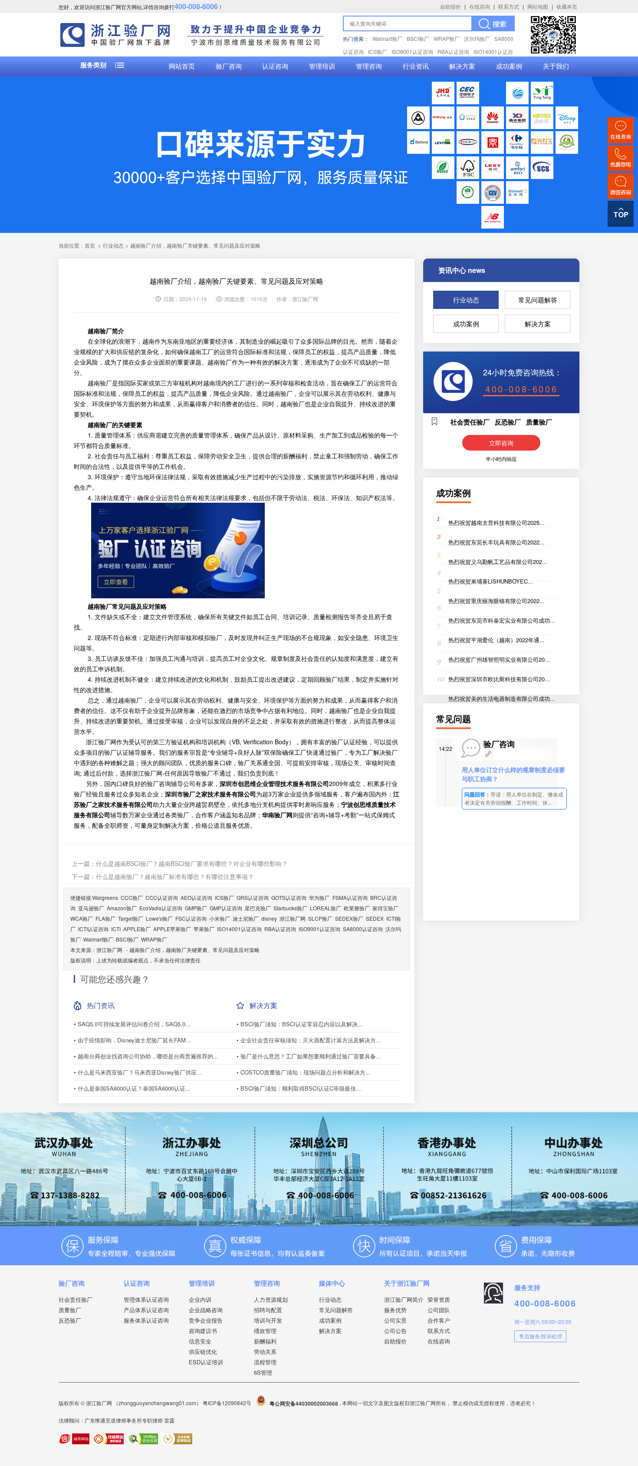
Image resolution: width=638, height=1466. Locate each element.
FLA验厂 (105, 918)
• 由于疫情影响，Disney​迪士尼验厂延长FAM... (132, 1040)
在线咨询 (479, 6)
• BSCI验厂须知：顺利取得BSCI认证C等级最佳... (299, 1088)
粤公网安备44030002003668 (304, 1403)
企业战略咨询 (206, 1310)
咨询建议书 (203, 1331)
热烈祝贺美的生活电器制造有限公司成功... (501, 698)
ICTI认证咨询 (93, 928)
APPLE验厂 (137, 928)
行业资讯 (416, 66)
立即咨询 (501, 442)
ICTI (116, 928)
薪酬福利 (265, 1341)
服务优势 (395, 1310)
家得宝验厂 (385, 908)
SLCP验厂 (320, 918)
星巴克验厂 (258, 908)
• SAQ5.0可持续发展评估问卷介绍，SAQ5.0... (132, 1024)
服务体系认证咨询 (146, 1320)
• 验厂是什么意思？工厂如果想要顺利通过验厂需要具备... (309, 1056)
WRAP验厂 (447, 38)
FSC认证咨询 (191, 918)
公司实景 (395, 1320)
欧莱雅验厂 (357, 908)
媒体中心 (332, 1283)
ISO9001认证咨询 (412, 51)
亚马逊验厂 (91, 908)
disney (269, 918)
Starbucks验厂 (290, 908)
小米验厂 (219, 918)
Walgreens (105, 897)
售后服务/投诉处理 (540, 1336)
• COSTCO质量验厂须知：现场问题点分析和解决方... (304, 1072)
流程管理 (265, 1362)
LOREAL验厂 (325, 908)
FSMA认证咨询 (350, 897)
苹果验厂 (204, 928)
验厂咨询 (229, 66)
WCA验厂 (81, 918)
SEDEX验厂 (349, 918)
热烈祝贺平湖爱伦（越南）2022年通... (496, 640)
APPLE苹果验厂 (172, 928)
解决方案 (462, 66)
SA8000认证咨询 (363, 928)
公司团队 (439, 1310)
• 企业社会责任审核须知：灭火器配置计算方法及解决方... (309, 1040)
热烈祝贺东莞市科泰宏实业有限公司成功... (501, 620)
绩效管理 (265, 1331)
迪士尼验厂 (246, 918)
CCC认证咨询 (161, 897)
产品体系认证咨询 (146, 1310)
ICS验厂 (377, 51)
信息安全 (200, 1341)
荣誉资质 (439, 1299)
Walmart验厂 (387, 38)
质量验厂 (70, 1310)
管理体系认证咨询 (146, 1299)
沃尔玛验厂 (477, 38)
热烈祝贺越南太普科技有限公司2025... (496, 522)
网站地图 (537, 6)
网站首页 (182, 66)
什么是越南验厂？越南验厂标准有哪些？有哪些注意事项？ (175, 876)
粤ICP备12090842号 (228, 1403)
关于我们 (556, 66)
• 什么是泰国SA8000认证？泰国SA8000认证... (132, 1088)
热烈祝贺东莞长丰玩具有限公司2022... (496, 542)
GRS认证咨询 (253, 897)
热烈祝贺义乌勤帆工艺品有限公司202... (497, 561)
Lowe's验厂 (159, 918)
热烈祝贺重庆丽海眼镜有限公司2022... (496, 601)
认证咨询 (275, 66)
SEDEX (375, 918)
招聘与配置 (268, 1310)
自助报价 (450, 6)
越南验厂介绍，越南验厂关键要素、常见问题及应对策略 (194, 949)
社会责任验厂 (75, 1299)
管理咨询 (369, 66)
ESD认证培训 (206, 1362)
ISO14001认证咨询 (239, 928)
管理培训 (322, 66)
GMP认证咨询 (226, 908)
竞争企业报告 (206, 1320)
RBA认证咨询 (453, 51)
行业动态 (466, 299)
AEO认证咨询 (196, 897)
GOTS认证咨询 (288, 897)
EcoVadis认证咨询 (160, 908)
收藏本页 (566, 6)
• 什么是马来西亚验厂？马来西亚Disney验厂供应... (138, 1072)
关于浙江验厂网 (407, 1283)
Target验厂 (130, 918)
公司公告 (395, 1331)
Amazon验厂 (122, 908)
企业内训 (200, 1299)
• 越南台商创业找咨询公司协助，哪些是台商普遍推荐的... (146, 1056)
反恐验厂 (70, 1320)
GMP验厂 (196, 908)
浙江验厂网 (293, 918)
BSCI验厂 (418, 38)
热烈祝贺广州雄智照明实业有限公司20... (499, 659)
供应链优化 (203, 1351)
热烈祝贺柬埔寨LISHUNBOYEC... (490, 581)
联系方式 (508, 6)
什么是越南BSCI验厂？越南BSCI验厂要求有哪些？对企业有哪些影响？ (192, 863)
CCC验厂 (132, 897)
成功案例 (509, 66)
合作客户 (439, 1320)
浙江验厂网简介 (404, 1299)
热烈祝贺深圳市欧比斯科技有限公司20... (499, 679)
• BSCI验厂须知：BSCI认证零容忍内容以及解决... (300, 1024)
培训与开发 (268, 1320)
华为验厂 (319, 897)
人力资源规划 (271, 1299)
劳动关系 (265, 1351)
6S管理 (263, 1372)
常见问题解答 (537, 299)
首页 (90, 245)
